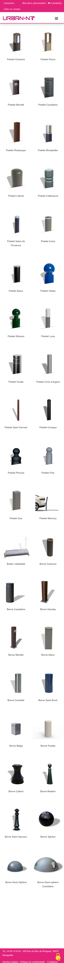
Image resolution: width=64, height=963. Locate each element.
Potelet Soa (16, 518)
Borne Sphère (47, 836)
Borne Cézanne (48, 564)
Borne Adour (48, 654)
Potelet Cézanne (16, 59)
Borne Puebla (48, 745)
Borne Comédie (16, 700)
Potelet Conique (48, 427)
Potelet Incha (48, 241)
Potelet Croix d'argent (48, 381)
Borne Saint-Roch (48, 700)
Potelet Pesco (48, 59)
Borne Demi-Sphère (16, 882)
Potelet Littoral (16, 195)
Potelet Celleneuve (48, 195)
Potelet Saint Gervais (16, 427)
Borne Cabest (16, 791)
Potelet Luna (48, 336)
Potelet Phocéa (16, 472)
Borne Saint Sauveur (16, 836)
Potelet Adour (16, 290)
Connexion (9, 3)
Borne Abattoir (48, 791)
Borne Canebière (16, 609)
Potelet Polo (47, 472)
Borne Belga (16, 745)
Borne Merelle (16, 654)
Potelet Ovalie (16, 381)
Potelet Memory (47, 518)
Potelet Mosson (16, 336)
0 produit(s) (56, 3)
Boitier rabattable (16, 564)
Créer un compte (12, 9)
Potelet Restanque (16, 150)
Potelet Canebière (48, 104)
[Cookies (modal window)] (58, 957)
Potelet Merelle (16, 104)
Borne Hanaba (48, 609)
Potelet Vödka (47, 290)
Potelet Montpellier (48, 150)
